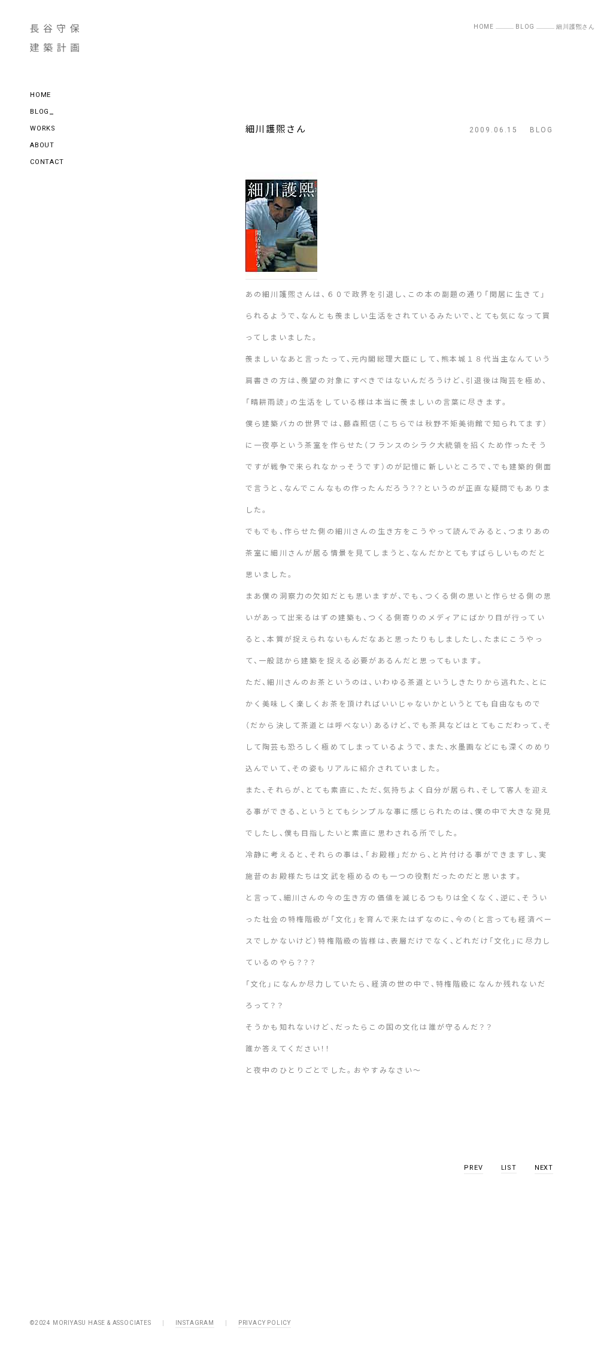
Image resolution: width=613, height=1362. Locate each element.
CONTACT (47, 162)
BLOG (39, 112)
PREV (473, 1168)
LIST (509, 1168)
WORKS (43, 128)
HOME (40, 95)
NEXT (544, 1168)
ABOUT (42, 145)
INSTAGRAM (194, 1322)
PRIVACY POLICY (264, 1322)
